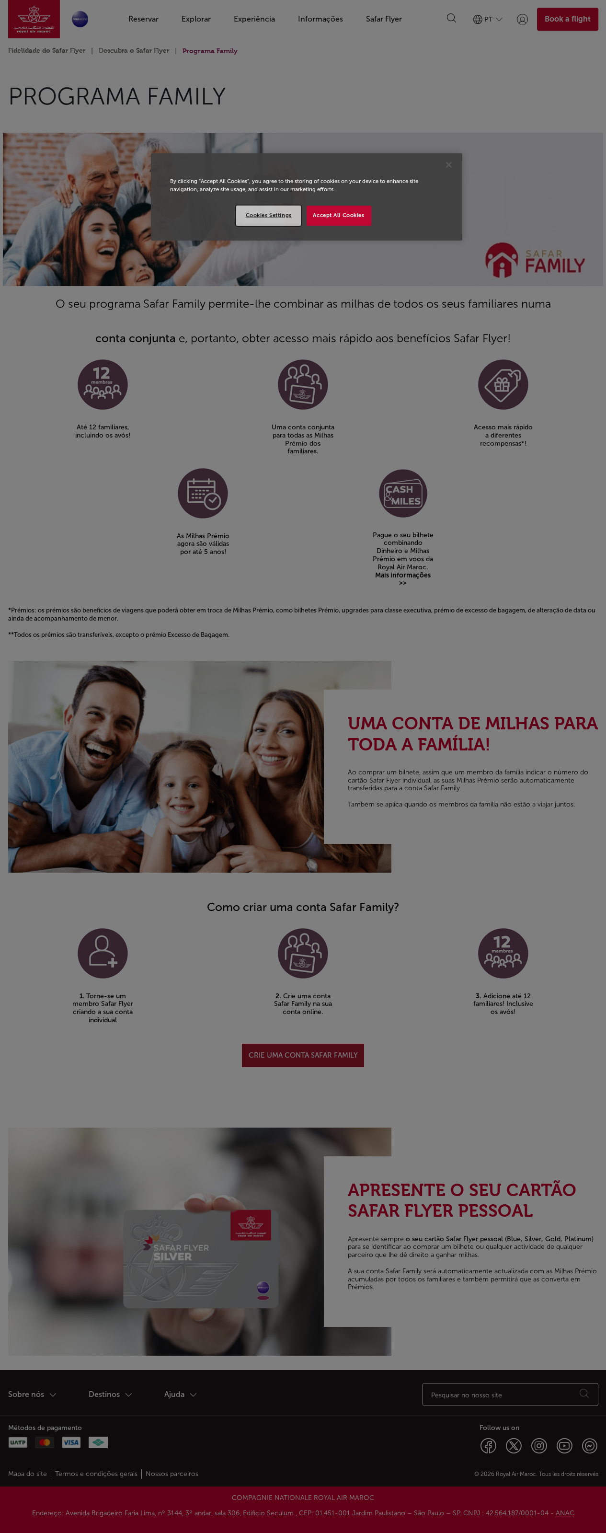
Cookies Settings (269, 215)
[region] (306, 197)
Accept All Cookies (338, 215)
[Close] (448, 164)
